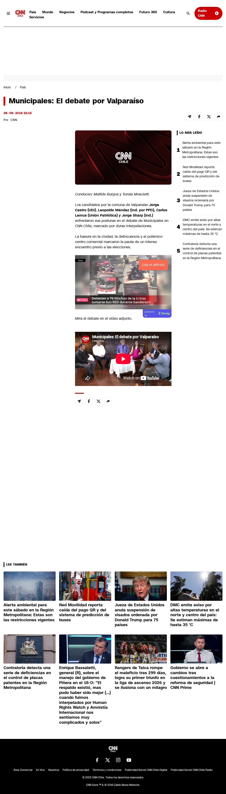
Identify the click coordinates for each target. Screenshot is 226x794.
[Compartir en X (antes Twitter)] (209, 117)
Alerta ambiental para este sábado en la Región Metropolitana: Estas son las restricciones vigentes (201, 150)
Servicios (36, 17)
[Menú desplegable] (8, 13)
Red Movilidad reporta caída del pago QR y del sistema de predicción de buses (201, 174)
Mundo (47, 12)
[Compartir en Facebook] (199, 117)
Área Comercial (22, 770)
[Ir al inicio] (20, 13)
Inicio (7, 87)
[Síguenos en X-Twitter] (107, 760)
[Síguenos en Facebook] (97, 760)
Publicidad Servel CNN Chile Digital (146, 770)
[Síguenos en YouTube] (128, 760)
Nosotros (53, 770)
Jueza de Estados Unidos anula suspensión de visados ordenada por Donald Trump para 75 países (201, 200)
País (32, 12)
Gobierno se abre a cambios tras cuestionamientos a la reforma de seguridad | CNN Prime (192, 677)
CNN (14, 120)
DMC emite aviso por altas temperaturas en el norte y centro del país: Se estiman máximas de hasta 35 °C (202, 227)
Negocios (66, 12)
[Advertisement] (37, 383)
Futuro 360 (148, 12)
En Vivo (40, 770)
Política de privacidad (76, 770)
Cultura (169, 12)
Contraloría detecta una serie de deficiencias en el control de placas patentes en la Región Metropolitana (202, 251)
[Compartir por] (218, 117)
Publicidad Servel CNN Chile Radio (192, 770)
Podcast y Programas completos (107, 12)
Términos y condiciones (106, 770)
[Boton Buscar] (188, 13)
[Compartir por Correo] (189, 117)
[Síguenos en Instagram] (118, 760)
